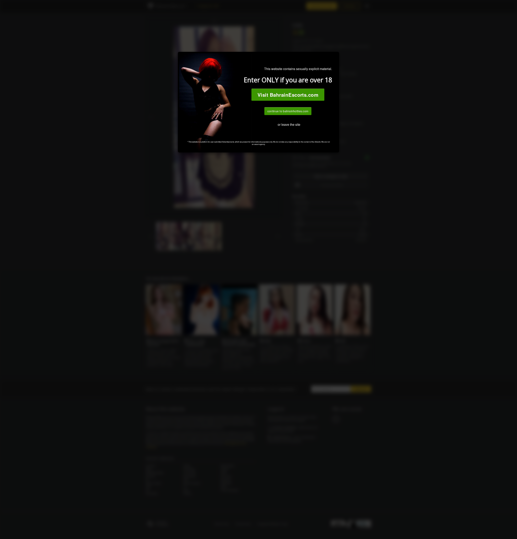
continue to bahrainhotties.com (287, 111)
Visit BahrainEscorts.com (287, 94)
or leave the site (289, 124)
